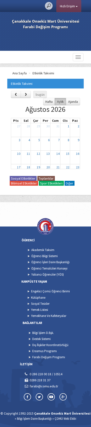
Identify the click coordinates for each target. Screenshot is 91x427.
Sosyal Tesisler (40, 304)
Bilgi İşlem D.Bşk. (43, 333)
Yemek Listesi (39, 310)
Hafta (49, 101)
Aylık (60, 101)
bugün (40, 94)
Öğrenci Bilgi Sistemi (44, 256)
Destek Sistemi (41, 339)
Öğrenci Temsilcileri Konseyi (49, 268)
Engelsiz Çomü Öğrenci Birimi (50, 291)
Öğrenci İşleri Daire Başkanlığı (50, 262)
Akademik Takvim (42, 250)
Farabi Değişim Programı (48, 357)
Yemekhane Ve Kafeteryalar (48, 316)
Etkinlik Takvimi (43, 73)
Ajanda (73, 101)
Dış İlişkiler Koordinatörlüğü (50, 345)
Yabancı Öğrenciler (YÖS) (47, 274)
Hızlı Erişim (68, 6)
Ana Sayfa (19, 73)
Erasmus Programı (44, 351)
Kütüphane (38, 298)
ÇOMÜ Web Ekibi (65, 419)
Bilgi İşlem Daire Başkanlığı (34, 419)
